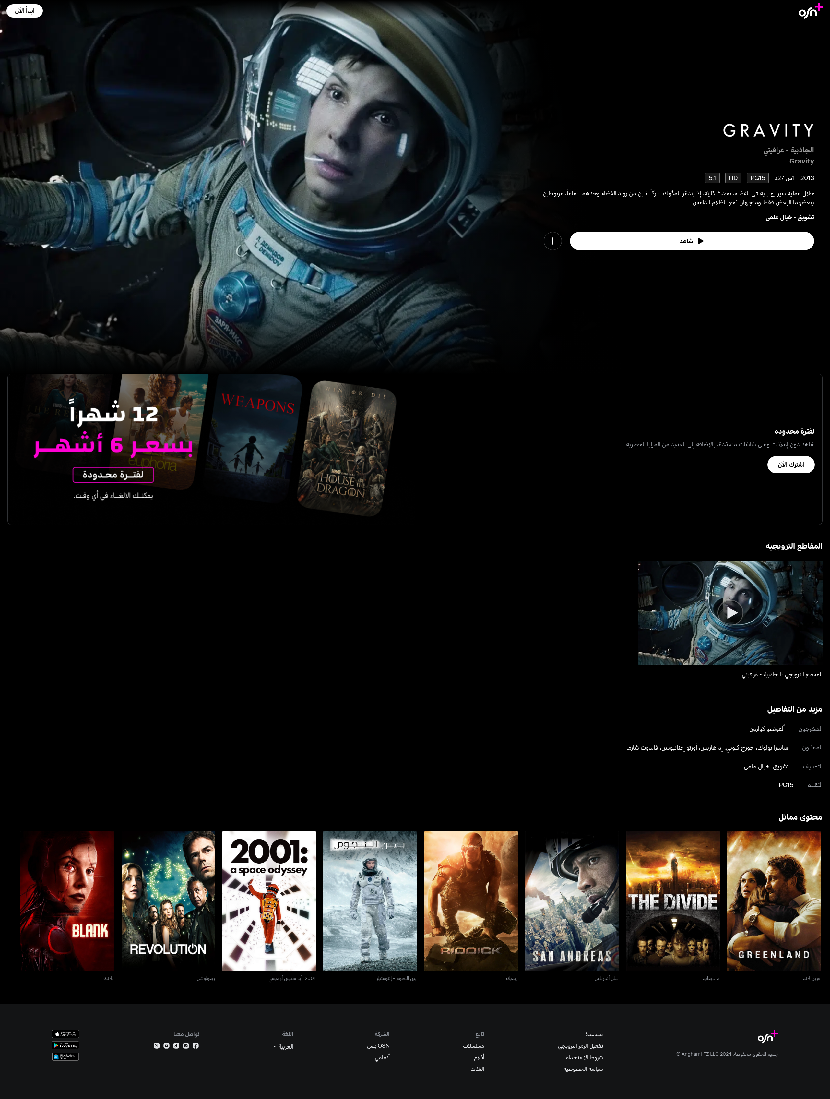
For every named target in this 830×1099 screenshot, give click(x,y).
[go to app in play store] (65, 1045)
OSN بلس (378, 1046)
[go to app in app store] (65, 1034)
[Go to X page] (157, 1047)
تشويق (805, 216)
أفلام (479, 1057)
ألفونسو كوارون (767, 728)
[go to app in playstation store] (65, 1057)
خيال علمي (778, 216)
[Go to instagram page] (186, 1047)
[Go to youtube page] (166, 1047)
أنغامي (382, 1057)
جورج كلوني (740, 747)
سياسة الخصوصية (583, 1069)
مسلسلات (473, 1046)
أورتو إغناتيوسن (679, 747)
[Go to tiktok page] (176, 1047)
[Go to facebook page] (196, 1047)
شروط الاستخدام (584, 1057)
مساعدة (594, 1034)
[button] (24, 11)
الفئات (477, 1069)
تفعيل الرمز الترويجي (580, 1046)
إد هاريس (711, 747)
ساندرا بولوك (772, 747)
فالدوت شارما (642, 747)
